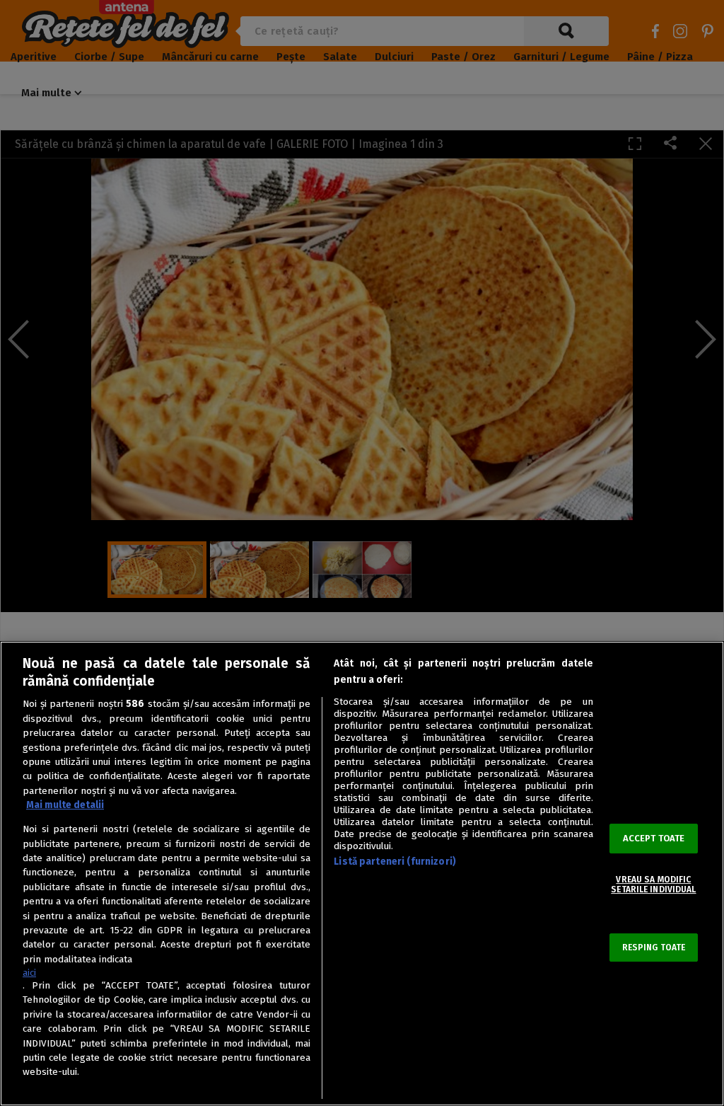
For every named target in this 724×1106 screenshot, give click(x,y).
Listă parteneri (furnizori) (395, 862)
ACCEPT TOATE (654, 838)
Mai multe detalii (65, 805)
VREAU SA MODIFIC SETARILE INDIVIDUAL (653, 884)
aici (29, 973)
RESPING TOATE (654, 947)
